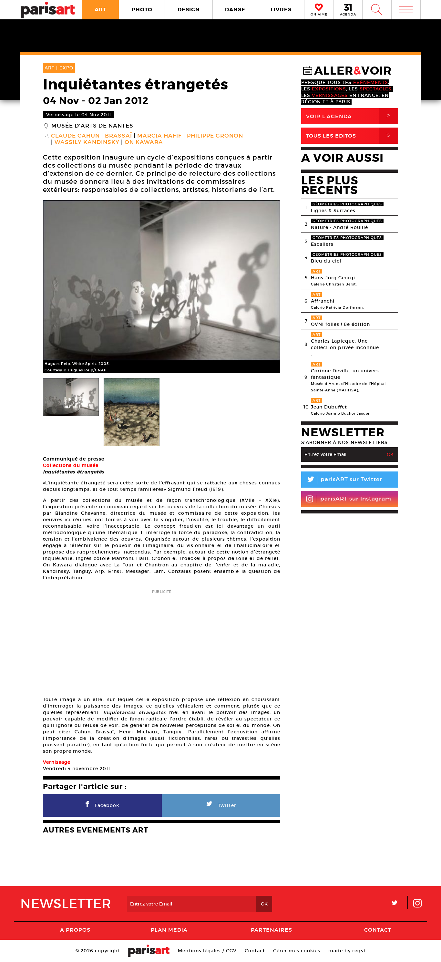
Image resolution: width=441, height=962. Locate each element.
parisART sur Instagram (355, 498)
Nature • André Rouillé (339, 227)
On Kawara (144, 142)
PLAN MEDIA (169, 929)
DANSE (235, 9)
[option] (161, 286)
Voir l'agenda (349, 116)
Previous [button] (56, 287)
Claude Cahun (75, 136)
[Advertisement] (161, 641)
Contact (377, 929)
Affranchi (322, 301)
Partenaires (271, 929)
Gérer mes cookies (296, 951)
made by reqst (347, 951)
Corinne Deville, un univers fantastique (345, 374)
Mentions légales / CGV (207, 951)
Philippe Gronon (215, 136)
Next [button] (267, 287)
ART (101, 9)
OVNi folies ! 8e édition (340, 324)
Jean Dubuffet (329, 407)
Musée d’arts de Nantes (92, 126)
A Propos (75, 929)
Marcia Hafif (159, 136)
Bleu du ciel (326, 261)
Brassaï (118, 136)
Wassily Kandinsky (87, 142)
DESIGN (189, 9)
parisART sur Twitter (344, 480)
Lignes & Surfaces (333, 210)
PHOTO (142, 9)
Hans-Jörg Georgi (333, 278)
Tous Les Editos (349, 135)
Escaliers (322, 244)
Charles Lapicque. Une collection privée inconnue (345, 344)
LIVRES (281, 9)
